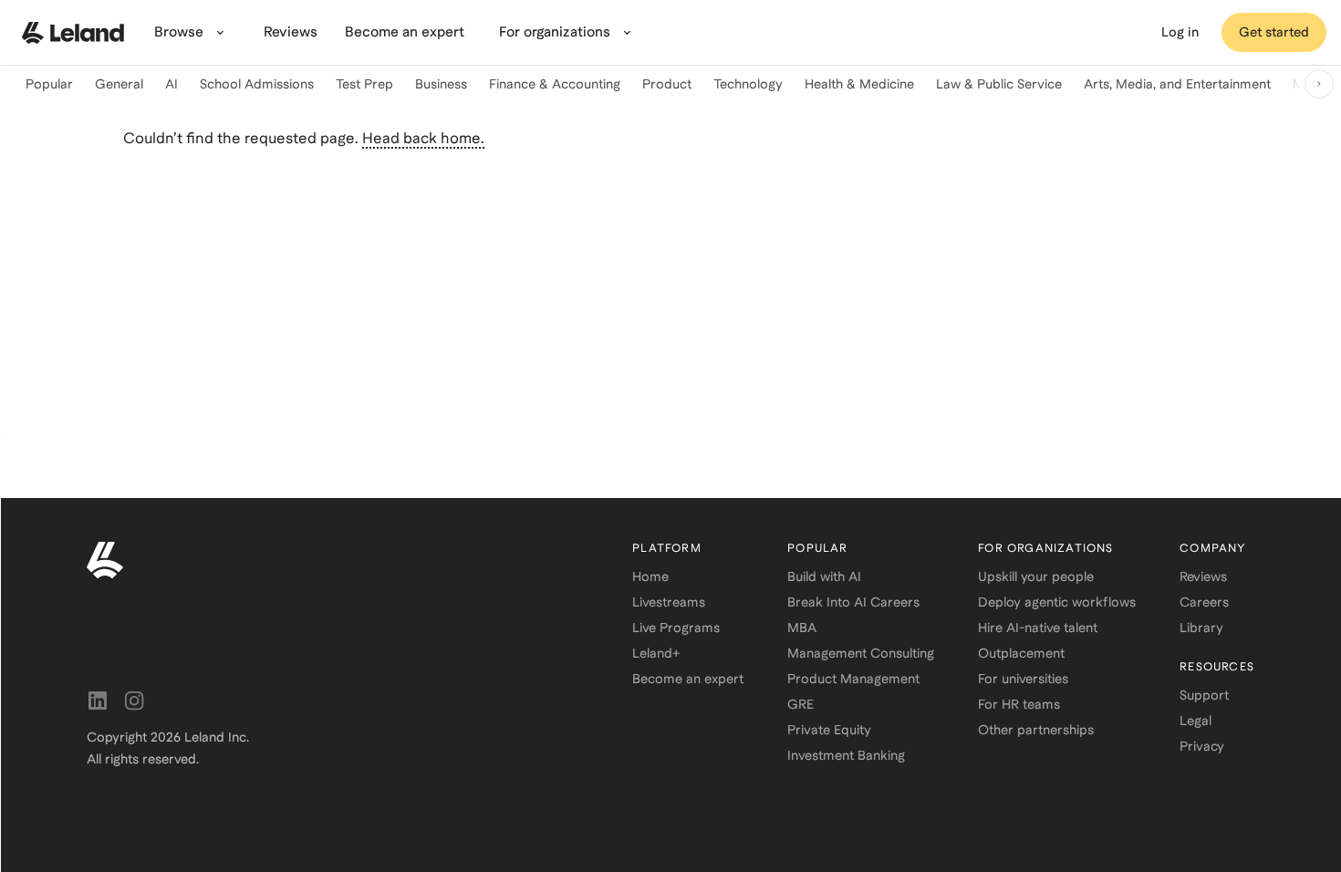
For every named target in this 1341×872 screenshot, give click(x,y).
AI (171, 84)
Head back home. (423, 138)
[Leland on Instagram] (134, 700)
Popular (49, 84)
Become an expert (687, 678)
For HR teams (1019, 704)
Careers (1204, 602)
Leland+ (656, 653)
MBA (801, 627)
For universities (1023, 678)
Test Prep (364, 84)
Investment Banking (846, 755)
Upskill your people (1036, 576)
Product (666, 84)
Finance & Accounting (554, 84)
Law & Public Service (999, 84)
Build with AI (824, 576)
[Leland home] (73, 33)
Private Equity (829, 729)
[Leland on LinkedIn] (98, 700)
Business (441, 84)
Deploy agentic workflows (1057, 602)
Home (650, 576)
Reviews (1203, 576)
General (119, 84)
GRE (800, 704)
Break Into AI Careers (853, 602)
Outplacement (1021, 653)
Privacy (1202, 746)
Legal (1195, 720)
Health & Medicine (859, 84)
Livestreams (668, 602)
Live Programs (676, 627)
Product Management (853, 678)
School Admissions (257, 84)
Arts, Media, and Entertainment (1177, 84)
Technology (748, 84)
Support (1204, 695)
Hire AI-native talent (1037, 627)
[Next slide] (1319, 84)
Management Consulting (860, 653)
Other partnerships (1036, 729)
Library (1201, 627)
